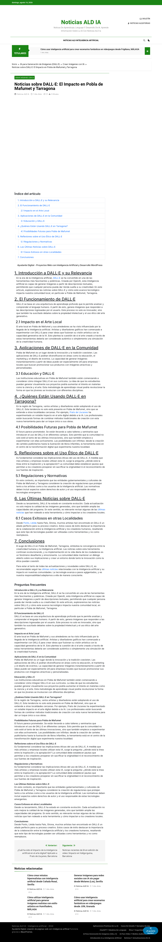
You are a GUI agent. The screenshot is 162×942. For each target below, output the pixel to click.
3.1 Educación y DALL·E (33, 221)
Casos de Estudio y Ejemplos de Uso (135, 926)
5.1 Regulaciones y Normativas (36, 241)
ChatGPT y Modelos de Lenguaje (113, 930)
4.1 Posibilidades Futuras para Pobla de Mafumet (45, 231)
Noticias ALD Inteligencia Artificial (81, 40)
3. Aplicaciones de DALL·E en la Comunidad (40, 216)
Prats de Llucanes (79, 412)
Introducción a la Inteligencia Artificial (106, 938)
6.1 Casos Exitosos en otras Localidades (41, 252)
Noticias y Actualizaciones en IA (137, 938)
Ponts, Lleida (30, 523)
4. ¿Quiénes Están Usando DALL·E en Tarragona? (43, 226)
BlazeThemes (26, 932)
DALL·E (56, 278)
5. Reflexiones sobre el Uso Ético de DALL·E (40, 236)
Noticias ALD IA (81, 22)
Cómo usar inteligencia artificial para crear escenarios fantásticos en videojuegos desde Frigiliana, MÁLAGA (89, 49)
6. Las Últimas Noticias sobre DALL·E (36, 247)
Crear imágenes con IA (24, 78)
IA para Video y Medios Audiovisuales (135, 934)
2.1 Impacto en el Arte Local (35, 210)
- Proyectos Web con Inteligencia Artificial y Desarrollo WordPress (59, 265)
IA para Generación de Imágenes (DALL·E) (100, 934)
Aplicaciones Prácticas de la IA (105, 926)
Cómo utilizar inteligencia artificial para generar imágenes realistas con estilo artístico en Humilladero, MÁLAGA (42, 903)
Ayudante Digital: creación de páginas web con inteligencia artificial (40, 929)
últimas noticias (50, 569)
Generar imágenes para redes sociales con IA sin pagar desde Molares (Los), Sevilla (89, 878)
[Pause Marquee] (147, 51)
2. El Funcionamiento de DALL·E (34, 205)
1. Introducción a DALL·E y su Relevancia (38, 200)
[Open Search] (144, 40)
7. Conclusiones (26, 257)
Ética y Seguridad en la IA (139, 930)
